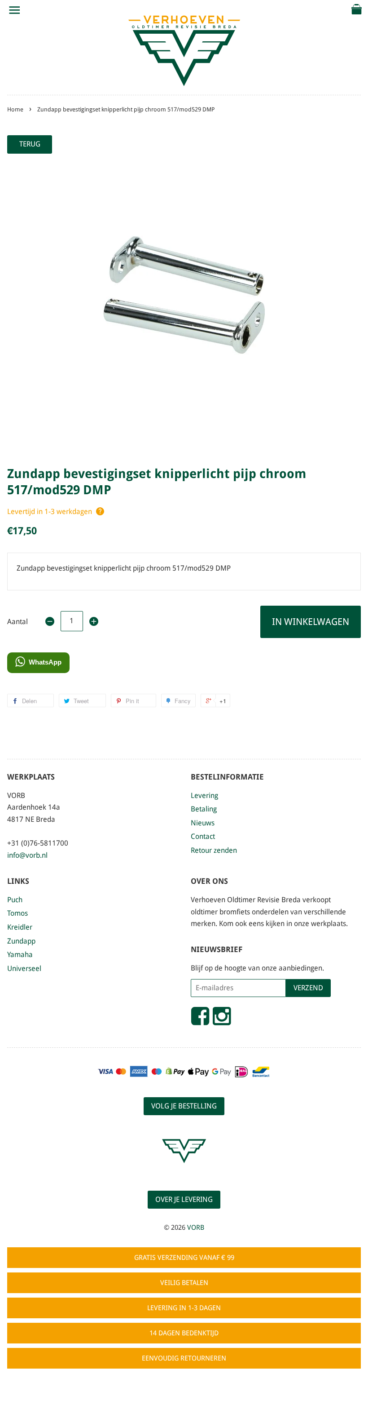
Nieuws (203, 823)
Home (15, 109)
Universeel (24, 968)
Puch (14, 899)
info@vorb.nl (27, 855)
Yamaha (20, 954)
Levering (204, 795)
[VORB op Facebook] (200, 1020)
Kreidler (19, 927)
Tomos (17, 913)
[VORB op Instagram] (222, 1020)
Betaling (204, 809)
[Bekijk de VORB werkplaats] (184, 1171)
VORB (195, 1227)
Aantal (17, 621)
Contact (203, 836)
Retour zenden (214, 850)
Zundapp (21, 941)
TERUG (29, 144)
